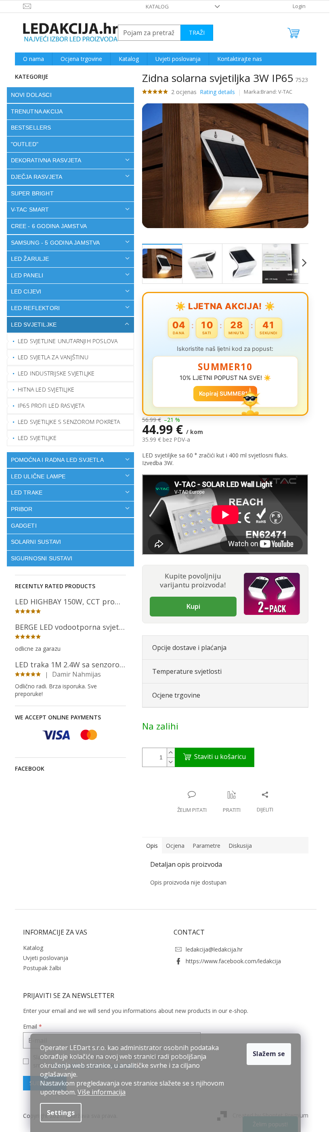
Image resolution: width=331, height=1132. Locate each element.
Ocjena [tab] (172, 845)
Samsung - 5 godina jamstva (52, 242)
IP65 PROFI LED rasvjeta (48, 405)
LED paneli (24, 275)
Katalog (154, 6)
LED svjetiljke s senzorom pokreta (66, 422)
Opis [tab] (149, 845)
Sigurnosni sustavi (38, 558)
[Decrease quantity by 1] (167, 762)
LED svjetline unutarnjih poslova (65, 341)
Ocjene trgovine (173, 695)
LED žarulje (27, 259)
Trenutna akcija (34, 111)
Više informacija (99, 1092)
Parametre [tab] (203, 845)
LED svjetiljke (31, 324)
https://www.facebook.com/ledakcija (230, 961)
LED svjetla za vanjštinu (50, 357)
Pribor (18, 509)
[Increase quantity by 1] (167, 752)
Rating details (214, 92)
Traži (193, 32)
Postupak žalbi (39, 968)
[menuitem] (30, 58)
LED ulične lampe (35, 476)
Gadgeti (21, 525)
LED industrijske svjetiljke (53, 373)
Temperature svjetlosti (183, 671)
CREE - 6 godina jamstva (46, 226)
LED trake (24, 492)
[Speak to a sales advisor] (189, 802)
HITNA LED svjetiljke (43, 389)
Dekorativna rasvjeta (43, 160)
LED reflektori (32, 308)
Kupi (190, 606)
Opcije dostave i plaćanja (186, 647)
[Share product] (261, 802)
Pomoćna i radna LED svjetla (54, 460)
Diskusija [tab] (237, 845)
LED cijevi (23, 291)
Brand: (273, 91)
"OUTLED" (22, 144)
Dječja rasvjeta (33, 177)
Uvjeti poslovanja (42, 958)
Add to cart (211, 757)
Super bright (29, 193)
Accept (266, 1054)
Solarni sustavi (33, 542)
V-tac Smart (27, 209)
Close (191, 786)
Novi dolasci (28, 95)
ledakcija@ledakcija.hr (211, 949)
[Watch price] (228, 802)
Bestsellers (28, 127)
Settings (58, 1112)
